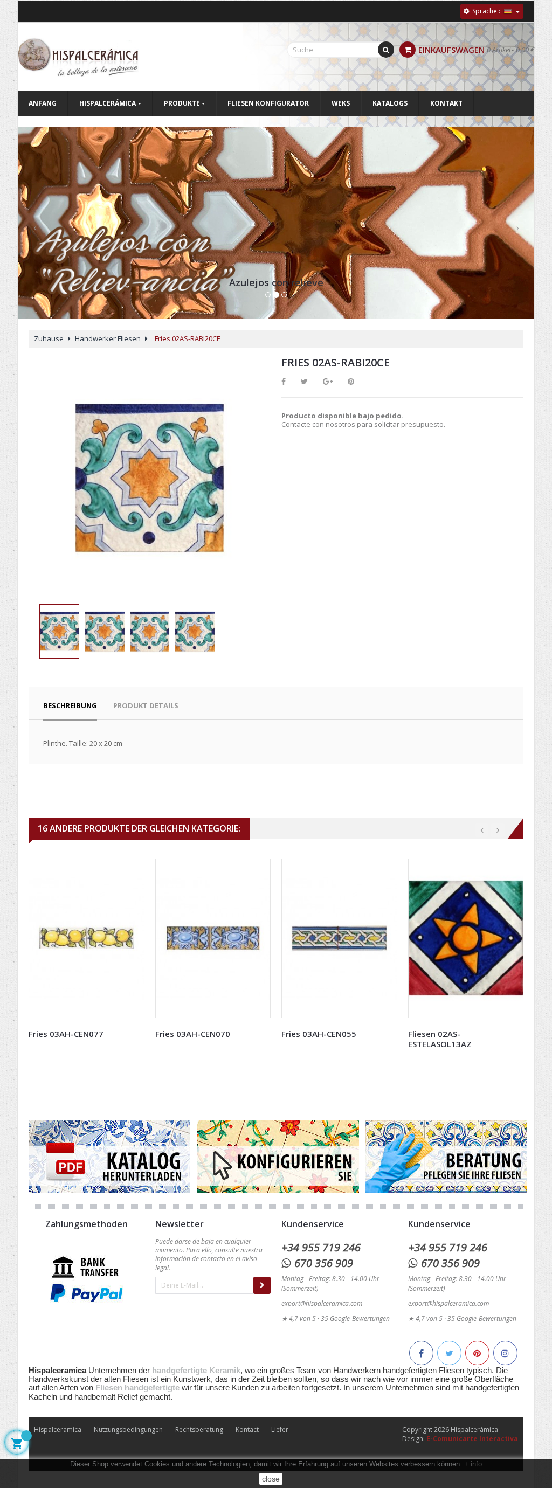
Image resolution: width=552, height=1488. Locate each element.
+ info (473, 1464)
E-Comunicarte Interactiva (472, 1438)
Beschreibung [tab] (70, 705)
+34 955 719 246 (321, 1247)
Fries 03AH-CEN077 (66, 1033)
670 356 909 (323, 1263)
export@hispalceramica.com (321, 1303)
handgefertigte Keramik (196, 1370)
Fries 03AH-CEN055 (318, 1033)
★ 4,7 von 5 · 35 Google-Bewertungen (335, 1318)
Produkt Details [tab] (145, 705)
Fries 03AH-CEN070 (192, 1033)
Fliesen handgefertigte (137, 1387)
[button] (34, 234)
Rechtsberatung (199, 1429)
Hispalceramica (57, 1429)
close (271, 1479)
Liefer (279, 1429)
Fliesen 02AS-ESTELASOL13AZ (440, 1039)
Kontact (247, 1429)
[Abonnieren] (262, 1285)
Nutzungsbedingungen (128, 1429)
